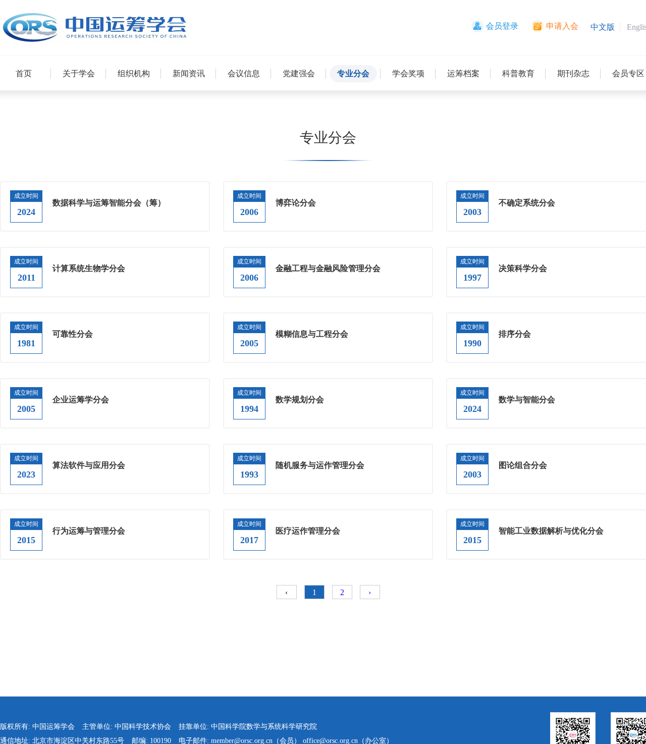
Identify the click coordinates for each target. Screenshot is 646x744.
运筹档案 (463, 73)
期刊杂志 (573, 73)
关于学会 (79, 73)
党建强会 (299, 73)
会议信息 (244, 73)
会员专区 (628, 73)
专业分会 (353, 73)
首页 (24, 73)
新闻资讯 (189, 73)
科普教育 (518, 73)
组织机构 (134, 73)
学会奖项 (408, 73)
